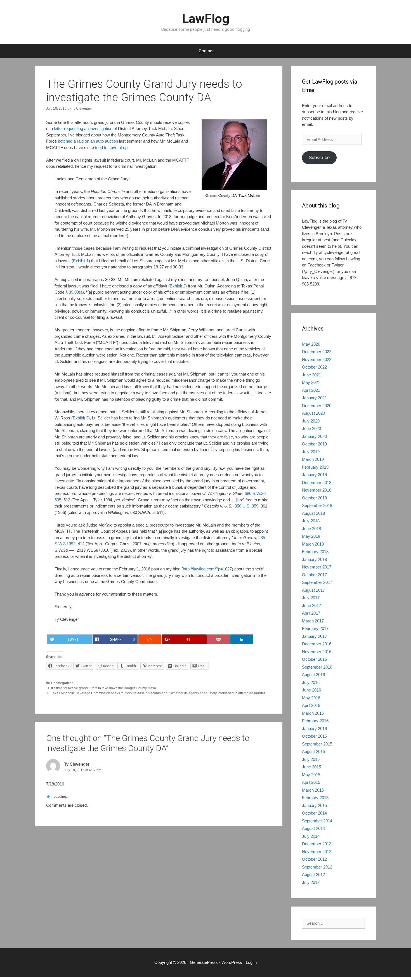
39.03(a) (76, 292)
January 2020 (314, 436)
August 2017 (313, 590)
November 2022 (316, 359)
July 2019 (311, 451)
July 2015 (311, 759)
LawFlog (205, 18)
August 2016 (313, 674)
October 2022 (314, 367)
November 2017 (316, 567)
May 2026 (311, 344)
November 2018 (316, 490)
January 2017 (314, 636)
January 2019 (314, 474)
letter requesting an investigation (83, 128)
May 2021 (311, 382)
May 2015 (311, 774)
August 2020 (313, 413)
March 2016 (313, 713)
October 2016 (314, 659)
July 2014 (311, 836)
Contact (206, 50)
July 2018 (311, 520)
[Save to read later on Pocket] (218, 639)
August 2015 (313, 751)
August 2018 (313, 513)
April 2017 (311, 613)
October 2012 (314, 859)
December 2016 (316, 643)
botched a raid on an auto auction (88, 141)
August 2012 (313, 874)
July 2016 (311, 682)
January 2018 (314, 559)
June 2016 (311, 690)
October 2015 (314, 736)
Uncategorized (62, 683)
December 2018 (316, 482)
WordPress (231, 962)
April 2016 (311, 705)
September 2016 (317, 667)
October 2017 (314, 574)
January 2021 (314, 397)
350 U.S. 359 (246, 506)
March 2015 (313, 790)
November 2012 (316, 851)
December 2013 (316, 843)
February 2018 (315, 551)
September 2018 (317, 505)
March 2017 (313, 621)
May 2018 (311, 536)
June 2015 (311, 766)
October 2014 (314, 813)
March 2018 (313, 544)
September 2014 (317, 820)
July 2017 (311, 597)
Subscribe (319, 157)
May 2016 (311, 697)
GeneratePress (204, 962)
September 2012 (317, 867)
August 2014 (313, 828)
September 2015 (317, 744)
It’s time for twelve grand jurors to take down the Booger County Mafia (103, 688)
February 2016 (315, 720)
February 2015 (315, 797)
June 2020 (311, 428)
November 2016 (316, 651)
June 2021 (311, 374)
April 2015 (311, 782)
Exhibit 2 (177, 286)
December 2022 (316, 351)
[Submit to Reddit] (149, 639)
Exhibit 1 (81, 260)
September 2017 (317, 582)
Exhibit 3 (80, 418)
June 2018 (311, 528)
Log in (251, 962)
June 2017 (311, 605)
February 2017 (315, 628)
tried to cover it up (111, 147)
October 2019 (314, 444)
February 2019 (315, 467)
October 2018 (314, 497)
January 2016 (314, 728)
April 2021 (311, 390)
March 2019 (313, 459)
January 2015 (314, 805)
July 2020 (311, 421)
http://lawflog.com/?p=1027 (207, 569)
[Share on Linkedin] (241, 639)
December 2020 (316, 405)
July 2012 (311, 882)
